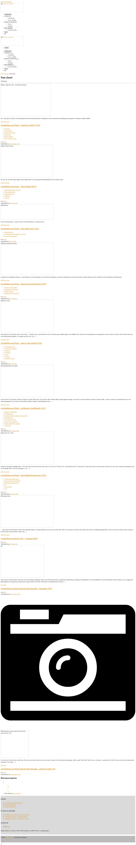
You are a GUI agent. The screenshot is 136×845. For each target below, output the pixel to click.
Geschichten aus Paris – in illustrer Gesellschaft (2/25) (23, 408)
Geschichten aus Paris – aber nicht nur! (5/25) (20, 229)
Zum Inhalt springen (6, 1)
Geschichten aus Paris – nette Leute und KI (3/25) (21, 343)
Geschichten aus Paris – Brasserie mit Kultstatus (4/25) (23, 284)
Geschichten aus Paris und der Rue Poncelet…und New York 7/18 (28, 769)
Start (2, 73)
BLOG (6, 73)
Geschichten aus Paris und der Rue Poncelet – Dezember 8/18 (26, 588)
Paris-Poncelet (9, 837)
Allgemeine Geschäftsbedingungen (13, 803)
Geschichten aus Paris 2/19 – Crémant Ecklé (19, 538)
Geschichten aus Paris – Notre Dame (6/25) (18, 186)
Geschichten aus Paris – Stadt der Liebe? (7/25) (20, 125)
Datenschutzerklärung (10, 804)
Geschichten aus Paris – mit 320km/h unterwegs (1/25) (23, 475)
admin (4, 142)
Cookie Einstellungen (10, 806)
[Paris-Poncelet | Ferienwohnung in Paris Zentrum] (12, 11)
